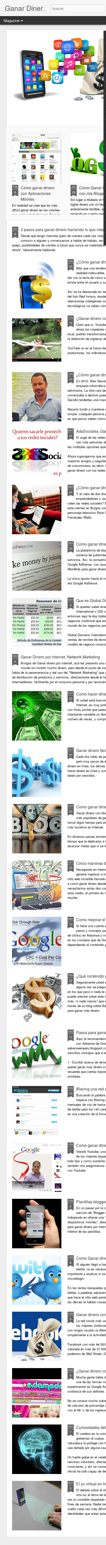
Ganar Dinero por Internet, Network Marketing (60, 657)
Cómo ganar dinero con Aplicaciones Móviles (37, 193)
